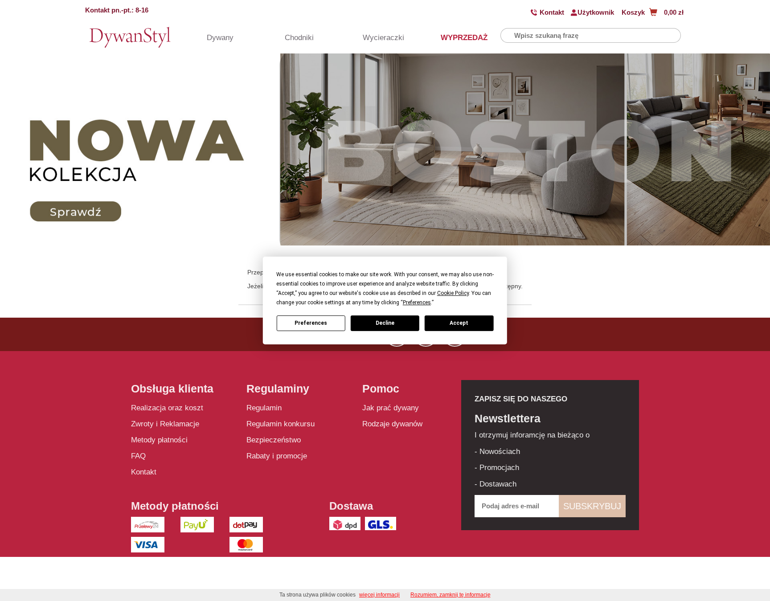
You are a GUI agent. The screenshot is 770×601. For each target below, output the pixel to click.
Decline (385, 323)
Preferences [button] (417, 302)
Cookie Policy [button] (453, 293)
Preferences (311, 323)
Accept (459, 323)
